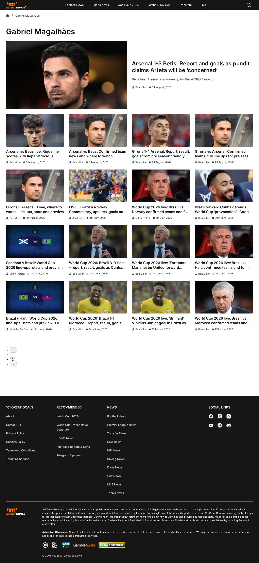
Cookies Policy (15, 442)
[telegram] (219, 425)
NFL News (114, 450)
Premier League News (121, 425)
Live (203, 4)
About (10, 416)
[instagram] (228, 416)
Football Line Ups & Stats (73, 446)
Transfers (185, 4)
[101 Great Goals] (19, 533)
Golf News (114, 476)
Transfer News (116, 433)
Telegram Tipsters (69, 455)
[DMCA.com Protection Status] (112, 547)
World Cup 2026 (128, 4)
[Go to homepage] (16, 5)
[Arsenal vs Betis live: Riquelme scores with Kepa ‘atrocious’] (35, 130)
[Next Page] (13, 364)
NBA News (114, 442)
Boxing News (115, 459)
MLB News (114, 484)
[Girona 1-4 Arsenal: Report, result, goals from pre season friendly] (161, 130)
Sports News (100, 4)
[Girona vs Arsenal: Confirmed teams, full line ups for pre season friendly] (224, 130)
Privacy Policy (15, 433)
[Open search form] (249, 5)
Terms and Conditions (20, 450)
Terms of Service (17, 459)
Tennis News (115, 493)
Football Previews (159, 4)
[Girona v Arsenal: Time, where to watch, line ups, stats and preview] (35, 186)
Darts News (114, 467)
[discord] (228, 425)
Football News (74, 4)
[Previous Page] (13, 350)
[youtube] (210, 425)
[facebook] (210, 416)
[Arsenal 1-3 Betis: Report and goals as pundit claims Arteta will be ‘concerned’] (66, 75)
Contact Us (13, 425)
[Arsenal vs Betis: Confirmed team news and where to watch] (98, 130)
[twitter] (219, 416)
